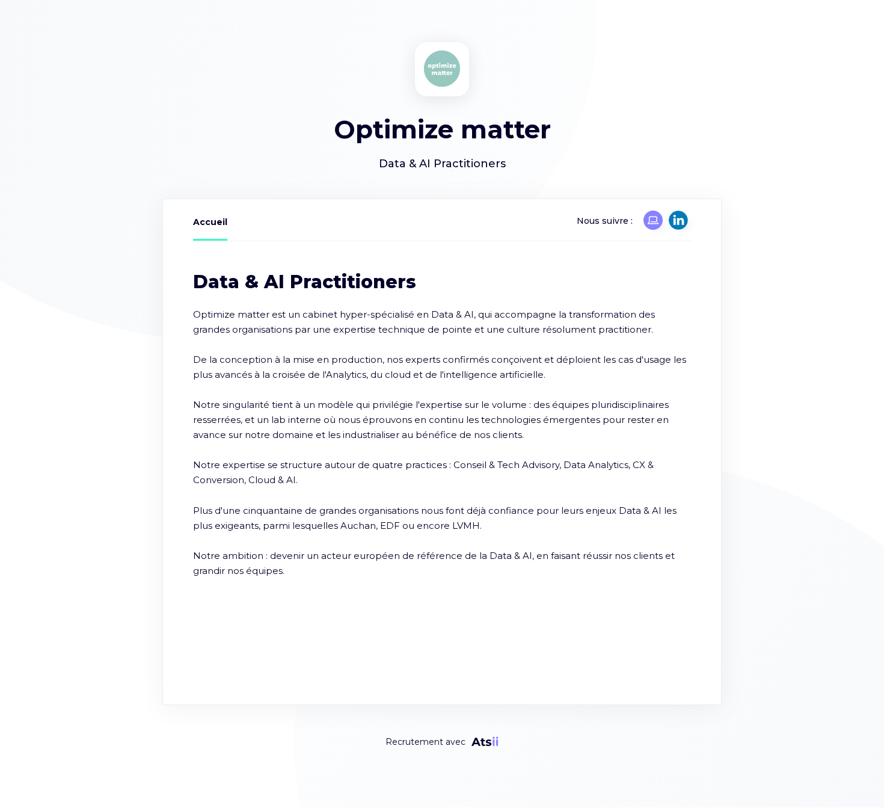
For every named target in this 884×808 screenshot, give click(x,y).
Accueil (210, 222)
